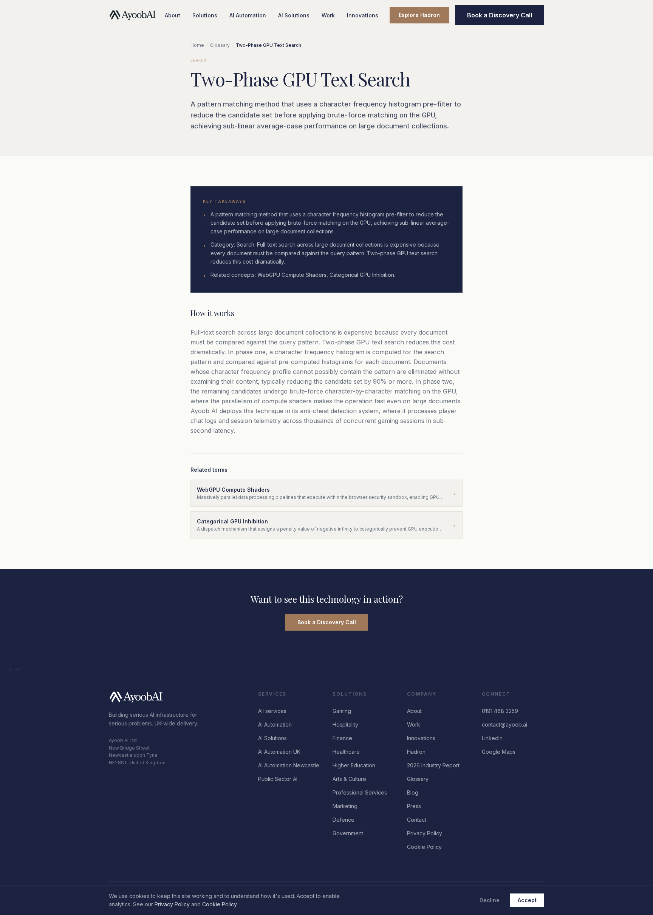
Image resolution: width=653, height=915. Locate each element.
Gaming (342, 711)
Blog (412, 792)
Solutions (204, 15)
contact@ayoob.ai (504, 724)
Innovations (362, 15)
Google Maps (498, 751)
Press (414, 806)
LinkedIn (492, 738)
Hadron (416, 751)
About (172, 15)
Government (348, 833)
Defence (343, 819)
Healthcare (346, 751)
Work (328, 15)
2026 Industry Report (433, 765)
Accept (527, 900)
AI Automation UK (279, 751)
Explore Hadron (419, 15)
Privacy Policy (424, 833)
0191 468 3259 (500, 711)
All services (272, 711)
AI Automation (247, 15)
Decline (490, 900)
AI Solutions (293, 15)
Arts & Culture (349, 779)
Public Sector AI (277, 779)
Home (197, 45)
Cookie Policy (424, 847)
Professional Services (360, 792)
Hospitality (345, 724)
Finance (342, 738)
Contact (416, 819)
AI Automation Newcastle (288, 765)
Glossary (220, 45)
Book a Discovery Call (499, 15)
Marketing (345, 806)
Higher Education (354, 765)
